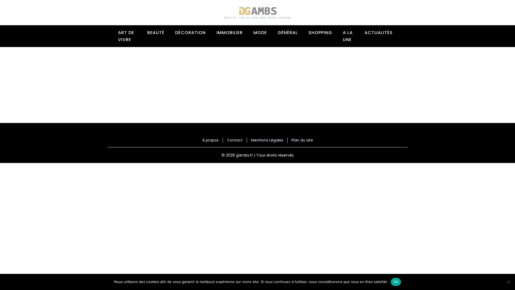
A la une (348, 36)
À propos (210, 140)
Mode (260, 33)
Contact (235, 140)
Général (288, 33)
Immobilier (229, 33)
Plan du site (302, 140)
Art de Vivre (126, 36)
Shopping (320, 33)
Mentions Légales (267, 140)
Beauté (155, 33)
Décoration (190, 33)
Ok (395, 282)
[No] (508, 282)
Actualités (379, 33)
